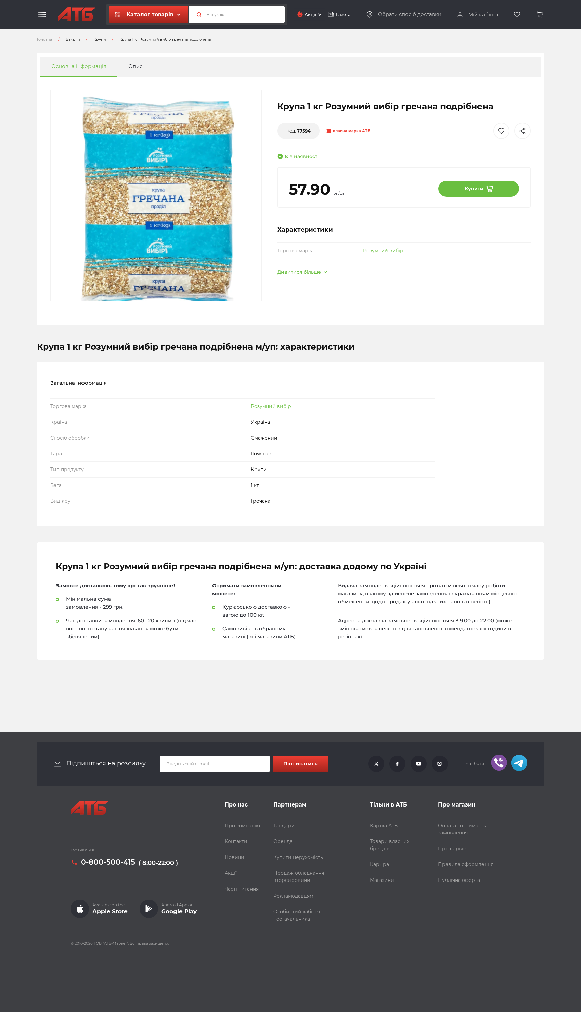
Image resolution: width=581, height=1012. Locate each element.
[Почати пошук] (196, 14)
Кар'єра (379, 864)
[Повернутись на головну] (76, 14)
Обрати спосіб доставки (409, 14)
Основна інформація (78, 66)
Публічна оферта (459, 880)
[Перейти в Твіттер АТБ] (376, 764)
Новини (234, 857)
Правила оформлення (465, 864)
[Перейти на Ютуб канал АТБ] (419, 764)
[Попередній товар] (72, 483)
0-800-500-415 (108, 862)
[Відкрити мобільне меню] (42, 15)
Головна (44, 39)
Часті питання (242, 889)
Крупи (99, 39)
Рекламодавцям (293, 896)
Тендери (284, 826)
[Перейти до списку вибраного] (517, 14)
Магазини (382, 880)
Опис (135, 66)
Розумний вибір (383, 251)
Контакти (236, 841)
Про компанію (242, 826)
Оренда (283, 841)
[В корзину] (540, 14)
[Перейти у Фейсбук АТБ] (397, 764)
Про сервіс (452, 849)
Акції (231, 873)
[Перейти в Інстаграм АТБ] (440, 764)
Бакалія (73, 39)
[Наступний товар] (509, 483)
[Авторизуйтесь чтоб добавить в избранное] (501, 131)
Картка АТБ (384, 826)
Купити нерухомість (298, 857)
